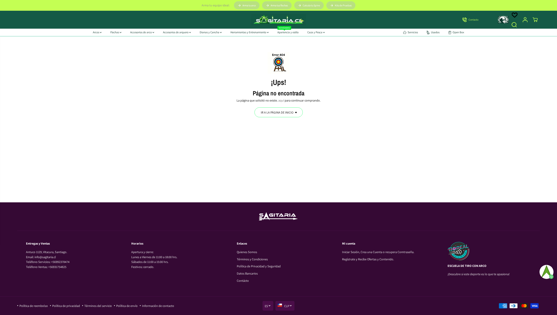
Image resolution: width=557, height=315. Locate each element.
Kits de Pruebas (343, 5)
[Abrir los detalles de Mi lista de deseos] (515, 15)
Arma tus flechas (279, 5)
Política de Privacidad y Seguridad (259, 266)
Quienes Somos (247, 252)
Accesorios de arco (141, 32)
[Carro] (535, 19)
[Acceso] (525, 19)
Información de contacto (158, 306)
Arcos (96, 32)
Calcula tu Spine (311, 5)
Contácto (243, 280)
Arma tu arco (249, 5)
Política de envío (127, 306)
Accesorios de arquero (176, 32)
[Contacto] (476, 20)
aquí (281, 100)
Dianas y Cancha (210, 32)
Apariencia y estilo (288, 31)
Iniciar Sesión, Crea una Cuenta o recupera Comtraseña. (378, 252)
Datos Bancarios (247, 273)
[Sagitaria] (278, 19)
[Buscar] (514, 24)
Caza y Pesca (315, 32)
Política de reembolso (33, 306)
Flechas (115, 32)
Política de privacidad (66, 306)
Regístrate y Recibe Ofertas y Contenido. (368, 259)
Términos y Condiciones (252, 259)
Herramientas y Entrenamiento (248, 32)
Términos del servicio (98, 306)
